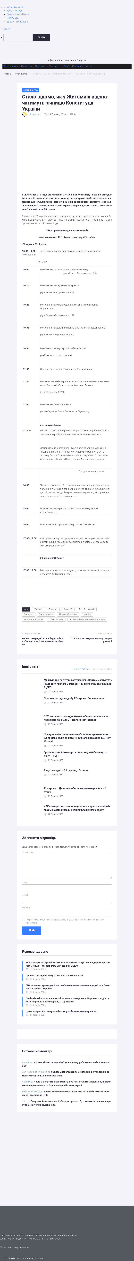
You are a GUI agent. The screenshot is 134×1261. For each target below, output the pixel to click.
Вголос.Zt (68, 609)
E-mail (25, 895)
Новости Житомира (33, 619)
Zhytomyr (53, 609)
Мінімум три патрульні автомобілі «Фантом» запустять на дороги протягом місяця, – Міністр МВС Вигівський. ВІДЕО (78, 684)
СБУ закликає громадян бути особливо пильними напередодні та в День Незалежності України (68, 987)
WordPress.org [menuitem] (15, 7)
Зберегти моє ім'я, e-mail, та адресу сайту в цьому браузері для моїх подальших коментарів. (65, 921)
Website (26, 907)
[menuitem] (68, 37)
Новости (87, 614)
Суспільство (21, 74)
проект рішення (56, 619)
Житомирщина (46, 614)
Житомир (28, 614)
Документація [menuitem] (15, 10)
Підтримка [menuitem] (13, 18)
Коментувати (28, 852)
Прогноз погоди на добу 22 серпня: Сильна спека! (74, 698)
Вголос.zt (34, 114)
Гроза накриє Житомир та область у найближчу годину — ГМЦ (62, 1011)
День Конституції (86, 609)
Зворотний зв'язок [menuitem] (17, 21)
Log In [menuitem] (6, 28)
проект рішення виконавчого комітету (87, 619)
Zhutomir (38, 609)
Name (25, 882)
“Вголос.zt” (55, 1238)
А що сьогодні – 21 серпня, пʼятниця (66, 770)
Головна (6, 74)
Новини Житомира (68, 614)
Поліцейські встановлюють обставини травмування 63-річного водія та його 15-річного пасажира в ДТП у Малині (77, 738)
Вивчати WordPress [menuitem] (18, 14)
